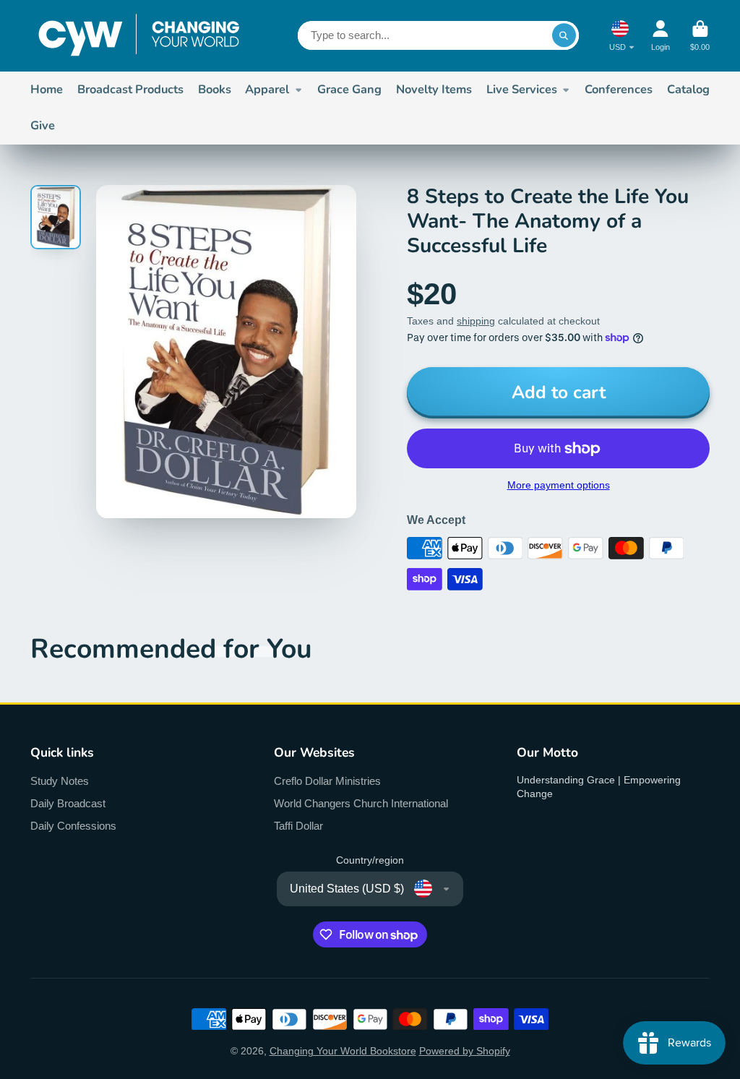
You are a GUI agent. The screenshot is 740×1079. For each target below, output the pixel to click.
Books (214, 89)
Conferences (619, 89)
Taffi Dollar (298, 826)
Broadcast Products (130, 89)
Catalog (688, 89)
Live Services (521, 89)
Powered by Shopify (464, 1051)
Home (46, 89)
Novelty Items (434, 89)
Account (660, 35)
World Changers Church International (361, 803)
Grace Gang (349, 89)
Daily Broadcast (68, 803)
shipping (476, 321)
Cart (700, 35)
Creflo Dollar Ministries (327, 781)
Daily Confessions (73, 826)
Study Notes (59, 781)
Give (42, 125)
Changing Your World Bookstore (343, 1051)
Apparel (267, 89)
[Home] (138, 36)
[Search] (564, 35)
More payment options (558, 485)
